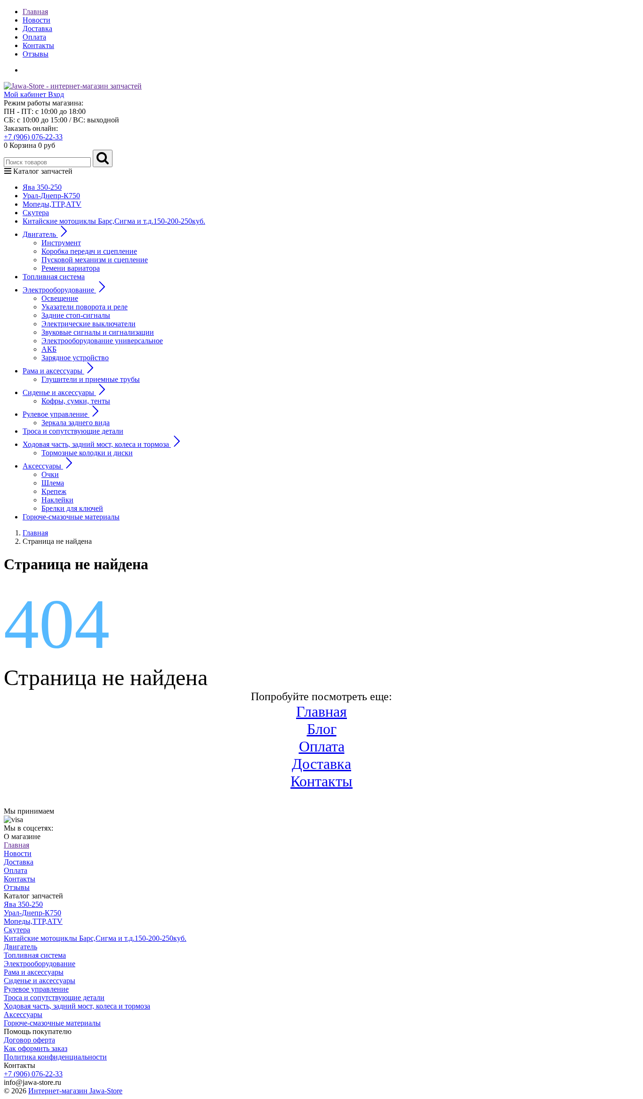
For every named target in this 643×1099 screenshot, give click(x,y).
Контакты (38, 45)
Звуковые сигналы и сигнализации (97, 332)
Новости (36, 20)
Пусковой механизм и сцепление (94, 260)
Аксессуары (23, 1014)
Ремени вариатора (70, 268)
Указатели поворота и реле (84, 307)
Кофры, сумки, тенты (75, 401)
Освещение (59, 298)
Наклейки (57, 500)
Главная (35, 12)
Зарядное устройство (75, 358)
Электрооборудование (39, 964)
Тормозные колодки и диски (87, 453)
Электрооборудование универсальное (102, 341)
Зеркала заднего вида (75, 423)
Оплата (34, 37)
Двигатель (20, 947)
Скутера (36, 213)
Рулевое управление (36, 989)
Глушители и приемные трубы (90, 379)
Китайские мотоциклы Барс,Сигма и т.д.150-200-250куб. (114, 221)
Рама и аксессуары (34, 972)
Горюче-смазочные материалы (71, 517)
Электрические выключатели (88, 324)
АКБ (48, 349)
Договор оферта (29, 1040)
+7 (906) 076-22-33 (33, 137)
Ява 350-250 (42, 187)
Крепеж (53, 491)
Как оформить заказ (35, 1048)
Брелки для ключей (72, 508)
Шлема (52, 483)
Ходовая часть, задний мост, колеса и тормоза (77, 1006)
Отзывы (35, 54)
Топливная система (54, 277)
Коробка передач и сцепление (89, 251)
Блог (322, 728)
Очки (50, 474)
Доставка (37, 28)
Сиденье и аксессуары (39, 981)
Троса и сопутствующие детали (73, 431)
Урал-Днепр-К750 (51, 196)
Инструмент (61, 243)
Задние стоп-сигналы (75, 315)
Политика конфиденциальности (55, 1057)
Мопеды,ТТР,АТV (52, 204)
